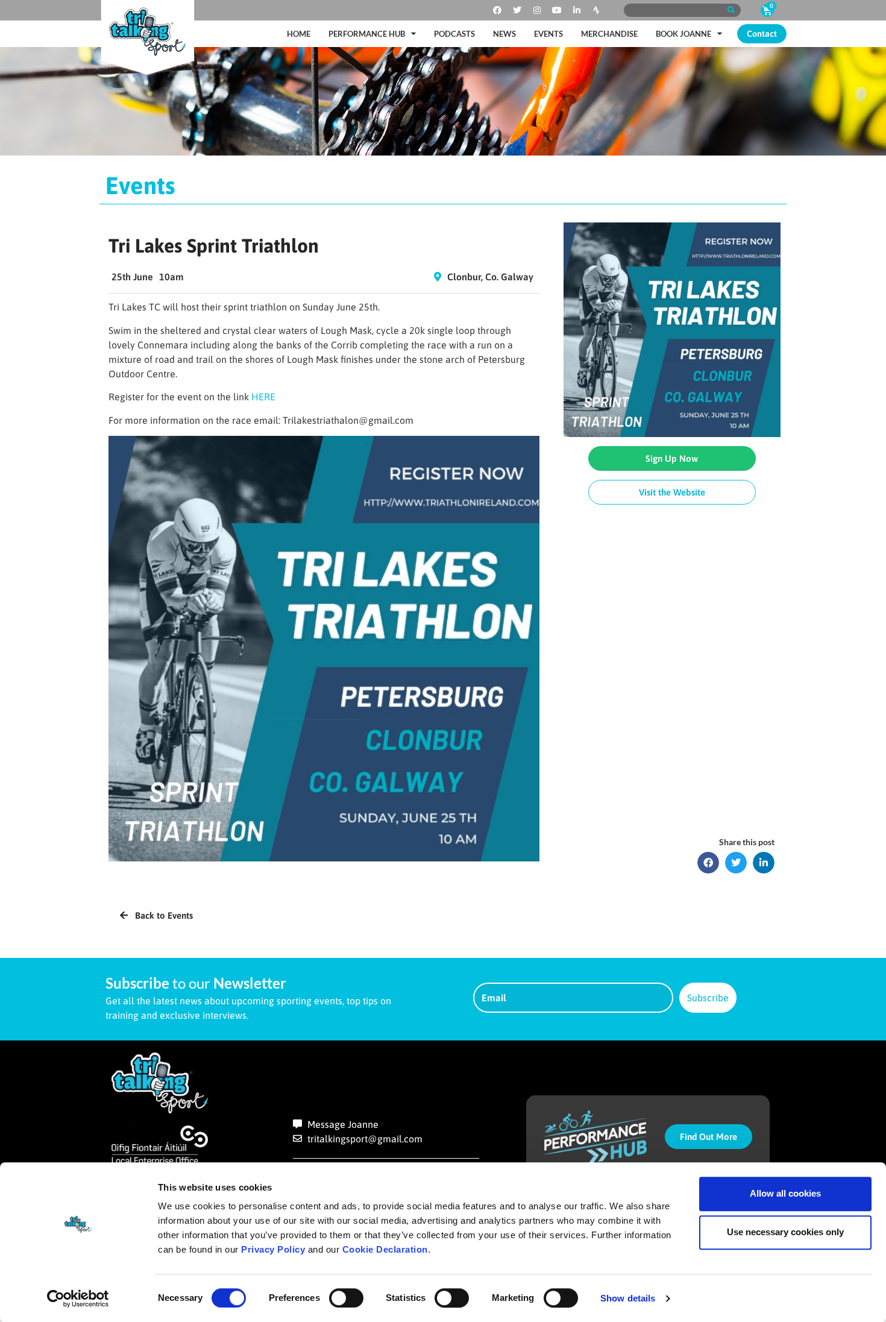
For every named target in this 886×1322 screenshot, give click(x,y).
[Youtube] (556, 10)
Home (298, 34)
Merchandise (609, 34)
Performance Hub (366, 34)
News (504, 34)
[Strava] (596, 10)
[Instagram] (537, 10)
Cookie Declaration (385, 1249)
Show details (627, 1298)
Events (548, 34)
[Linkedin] (576, 10)
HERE (263, 396)
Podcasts (454, 34)
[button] (708, 862)
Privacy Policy (273, 1249)
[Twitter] (517, 10)
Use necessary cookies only (785, 1232)
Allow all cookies (785, 1193)
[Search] (731, 10)
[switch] (346, 1298)
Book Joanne (683, 34)
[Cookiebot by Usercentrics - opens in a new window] (78, 1298)
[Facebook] (497, 10)
